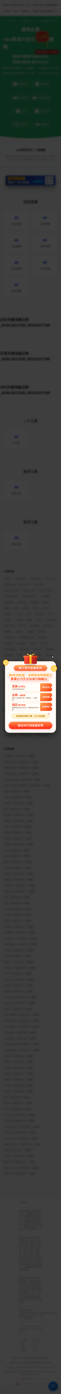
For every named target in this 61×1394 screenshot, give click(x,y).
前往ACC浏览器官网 (30, 725)
